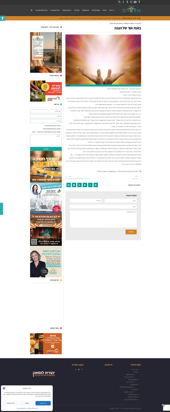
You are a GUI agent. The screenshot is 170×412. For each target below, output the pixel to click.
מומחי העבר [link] (129, 382)
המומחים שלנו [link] (132, 379)
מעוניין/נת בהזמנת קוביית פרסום (48, 132)
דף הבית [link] (138, 23)
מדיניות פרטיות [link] (128, 377)
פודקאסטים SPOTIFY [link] (126, 387)
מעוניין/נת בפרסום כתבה (51, 129)
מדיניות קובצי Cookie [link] (32, 408)
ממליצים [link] (134, 389)
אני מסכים (43, 403)
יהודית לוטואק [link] (114, 408)
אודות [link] (135, 372)
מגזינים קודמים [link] (132, 397)
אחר (33, 132)
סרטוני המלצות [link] (128, 392)
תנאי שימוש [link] (129, 374)
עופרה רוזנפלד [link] (129, 23)
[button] (4, 388)
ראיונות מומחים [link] (132, 394)
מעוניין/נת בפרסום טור (52, 125)
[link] (2, 18)
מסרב (27, 403)
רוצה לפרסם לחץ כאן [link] (130, 399)
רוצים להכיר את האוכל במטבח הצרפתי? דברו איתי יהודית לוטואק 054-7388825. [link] (90, 18)
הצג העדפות (10, 403)
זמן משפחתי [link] (111, 171)
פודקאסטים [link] (133, 384)
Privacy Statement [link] (21, 408)
